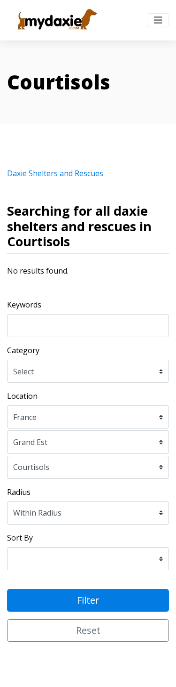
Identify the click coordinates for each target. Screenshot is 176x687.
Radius (19, 492)
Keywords (24, 304)
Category (23, 350)
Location (22, 396)
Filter (88, 600)
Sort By (20, 538)
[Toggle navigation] (158, 20)
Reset (88, 630)
